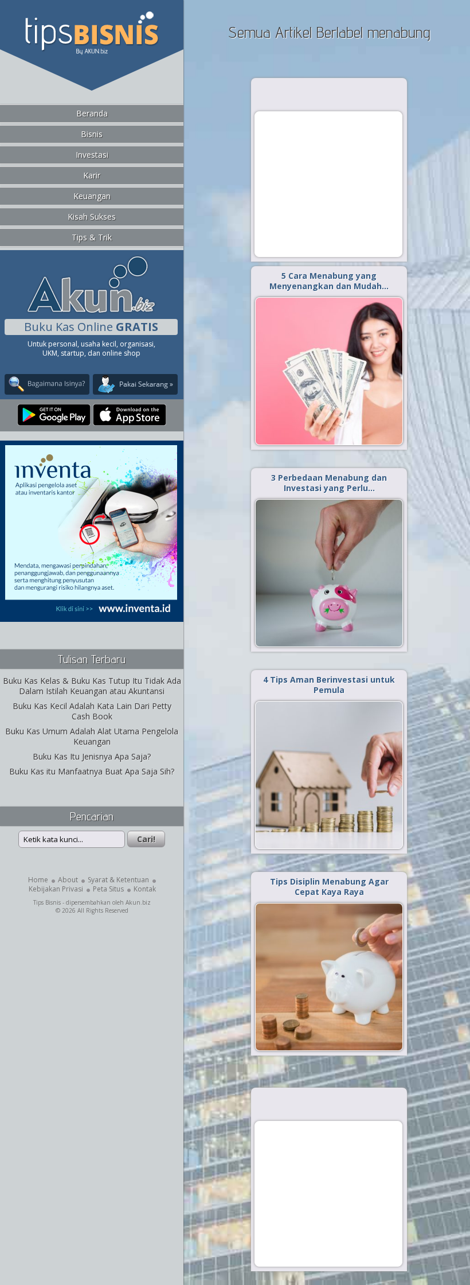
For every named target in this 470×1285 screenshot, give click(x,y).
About (68, 880)
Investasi (92, 154)
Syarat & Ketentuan (118, 880)
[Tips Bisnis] (91, 52)
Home (38, 880)
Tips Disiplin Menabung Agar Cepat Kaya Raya (329, 886)
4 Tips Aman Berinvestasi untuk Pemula (329, 684)
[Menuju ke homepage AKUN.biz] (91, 311)
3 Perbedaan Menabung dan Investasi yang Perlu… (329, 482)
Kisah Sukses (92, 216)
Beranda (92, 113)
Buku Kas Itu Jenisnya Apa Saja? (92, 756)
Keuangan (92, 195)
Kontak (145, 889)
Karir (91, 175)
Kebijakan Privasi (56, 889)
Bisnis (92, 133)
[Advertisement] (328, 183)
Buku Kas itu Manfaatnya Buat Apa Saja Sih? (91, 771)
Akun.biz (138, 902)
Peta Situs (108, 889)
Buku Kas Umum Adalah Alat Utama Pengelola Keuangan (91, 736)
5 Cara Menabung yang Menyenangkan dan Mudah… (329, 280)
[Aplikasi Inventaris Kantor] (91, 614)
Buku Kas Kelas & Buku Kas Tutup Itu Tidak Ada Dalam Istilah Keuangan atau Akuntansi (92, 685)
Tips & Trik (92, 237)
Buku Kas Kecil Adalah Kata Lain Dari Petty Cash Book (92, 711)
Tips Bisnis (47, 902)
